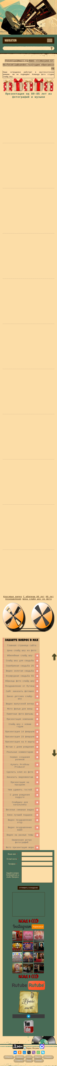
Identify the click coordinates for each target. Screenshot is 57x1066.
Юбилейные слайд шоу (19, 655)
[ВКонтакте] (15, 1052)
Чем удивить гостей (20, 790)
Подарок (48, 1057)
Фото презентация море (20, 847)
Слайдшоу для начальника (20, 803)
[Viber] (33, 1052)
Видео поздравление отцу (20, 821)
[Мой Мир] (24, 1052)
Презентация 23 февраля (19, 737)
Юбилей (8, 1057)
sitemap (39, 1060)
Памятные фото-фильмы (20, 714)
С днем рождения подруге (20, 796)
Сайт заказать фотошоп (20, 691)
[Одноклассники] (19, 1052)
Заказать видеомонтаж (20, 777)
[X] (29, 1052)
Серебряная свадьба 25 (20, 666)
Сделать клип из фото (20, 772)
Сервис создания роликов (20, 758)
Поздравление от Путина (19, 686)
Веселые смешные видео (20, 810)
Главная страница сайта (21, 645)
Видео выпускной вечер (20, 704)
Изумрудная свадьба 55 (20, 676)
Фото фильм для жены (19, 709)
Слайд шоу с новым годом (20, 725)
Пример (19, 1057)
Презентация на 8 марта (19, 742)
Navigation (11, 40)
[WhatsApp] (38, 1052)
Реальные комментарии (20, 752)
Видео (37, 1057)
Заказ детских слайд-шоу (20, 697)
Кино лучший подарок (19, 815)
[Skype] (43, 1052)
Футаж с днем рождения (20, 747)
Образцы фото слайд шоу (19, 681)
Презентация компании (20, 719)
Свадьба (19, 1060)
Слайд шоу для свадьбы (20, 661)
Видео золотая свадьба (20, 671)
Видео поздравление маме (20, 828)
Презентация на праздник (20, 783)
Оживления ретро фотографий (22, 841)
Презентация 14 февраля (19, 732)
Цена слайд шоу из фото (21, 650)
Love (29, 1057)
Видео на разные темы (20, 835)
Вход (29, 1060)
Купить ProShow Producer (20, 765)
